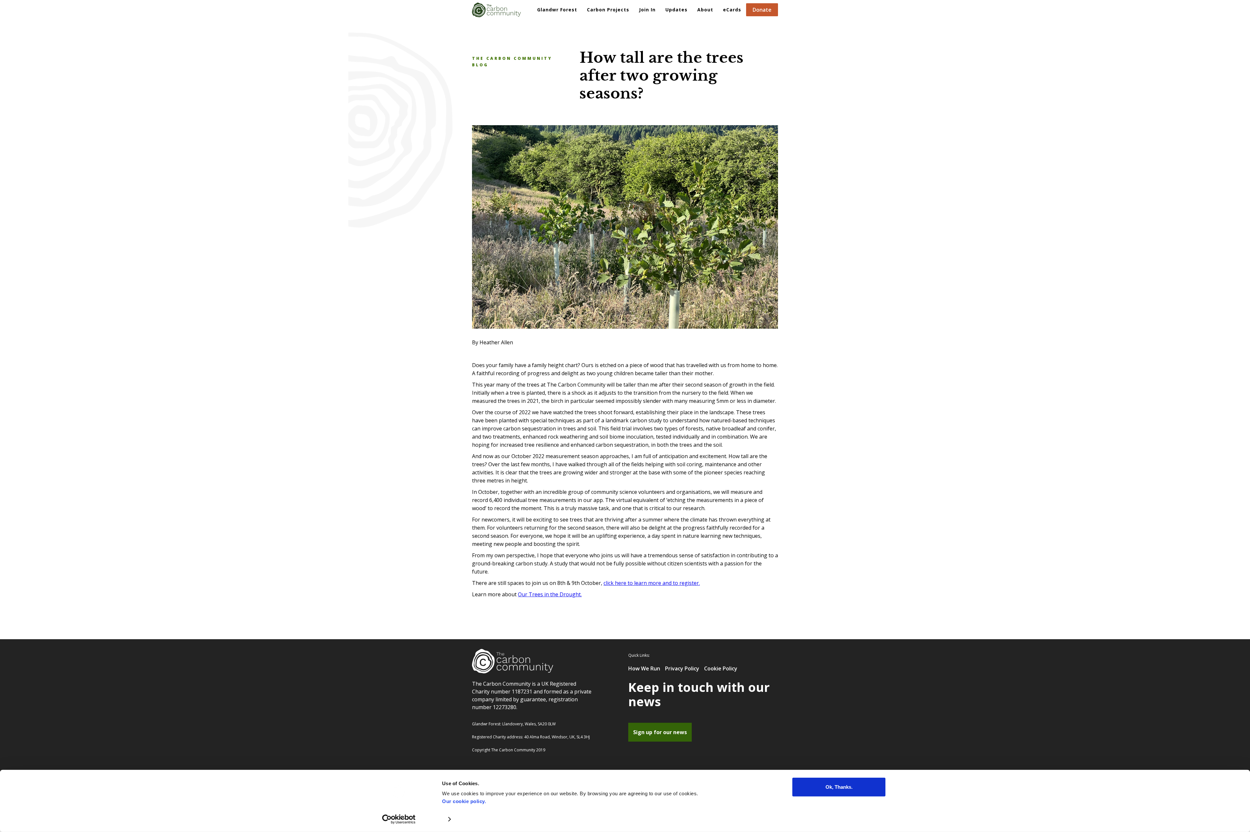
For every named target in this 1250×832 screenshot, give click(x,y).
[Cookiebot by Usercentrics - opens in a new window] (398, 819)
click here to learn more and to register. (652, 583)
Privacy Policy (682, 668)
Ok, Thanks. (839, 787)
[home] (496, 8)
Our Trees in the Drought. (550, 594)
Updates (676, 10)
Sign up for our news (660, 732)
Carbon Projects (608, 10)
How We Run (644, 668)
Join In (647, 10)
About (705, 10)
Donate (762, 9)
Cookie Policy (720, 668)
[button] (608, 10)
